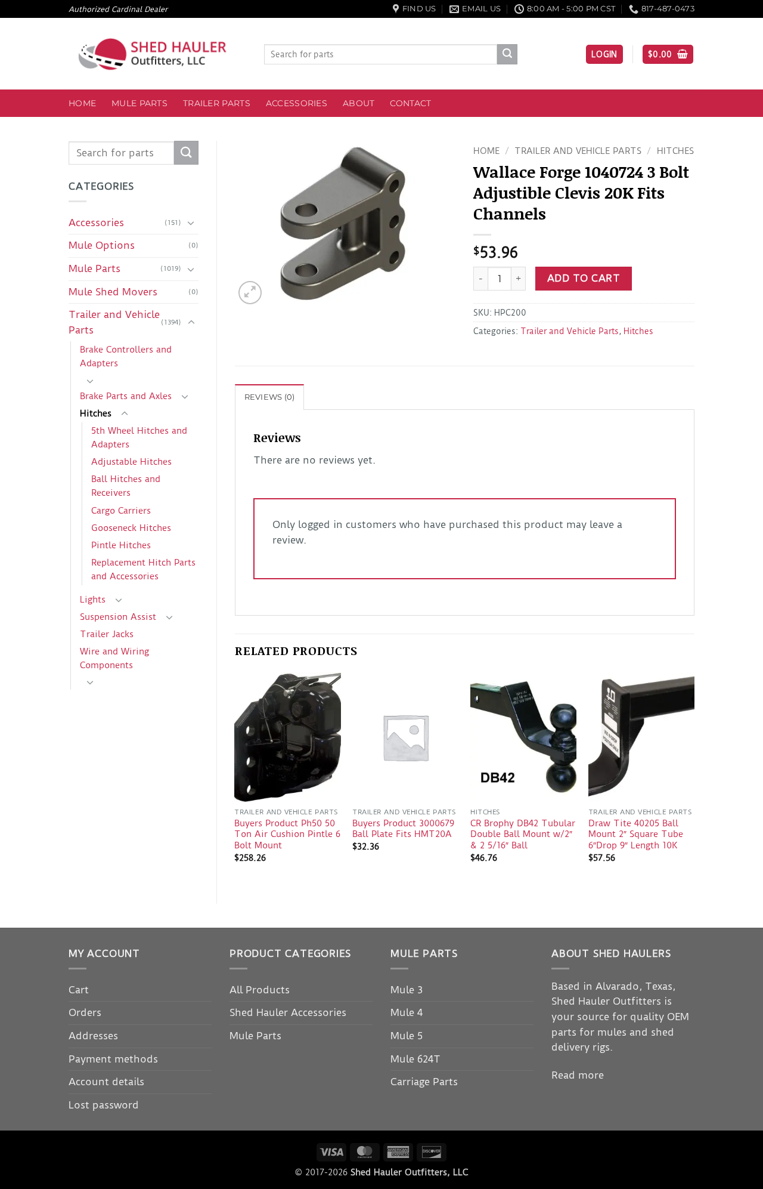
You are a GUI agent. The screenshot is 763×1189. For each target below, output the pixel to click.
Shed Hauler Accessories (287, 1012)
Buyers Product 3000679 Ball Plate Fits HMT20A (403, 829)
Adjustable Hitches (131, 461)
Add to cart (583, 278)
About (358, 103)
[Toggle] (191, 222)
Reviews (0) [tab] (269, 397)
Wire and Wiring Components (114, 658)
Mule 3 (406, 990)
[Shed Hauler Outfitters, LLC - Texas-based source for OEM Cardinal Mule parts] (157, 54)
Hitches (95, 413)
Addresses (93, 1036)
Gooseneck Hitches (131, 528)
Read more (577, 1075)
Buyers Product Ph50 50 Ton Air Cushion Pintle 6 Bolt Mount (287, 834)
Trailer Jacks (107, 634)
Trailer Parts (216, 103)
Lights (93, 599)
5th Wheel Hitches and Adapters (139, 437)
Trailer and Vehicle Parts (114, 322)
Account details (106, 1082)
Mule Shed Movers (113, 292)
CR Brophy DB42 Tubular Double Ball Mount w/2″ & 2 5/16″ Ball (522, 834)
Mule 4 (406, 1012)
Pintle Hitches (121, 545)
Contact (410, 103)
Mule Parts (139, 103)
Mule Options (102, 245)
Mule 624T (415, 1059)
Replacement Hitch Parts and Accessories (143, 569)
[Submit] (507, 54)
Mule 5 (406, 1036)
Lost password (104, 1105)
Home (82, 103)
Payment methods (113, 1059)
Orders (85, 1012)
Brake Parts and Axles (126, 396)
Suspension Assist (118, 617)
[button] (604, 54)
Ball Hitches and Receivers (125, 486)
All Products (259, 990)
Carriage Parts (424, 1082)
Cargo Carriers (121, 510)
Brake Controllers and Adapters (126, 356)
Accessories (296, 103)
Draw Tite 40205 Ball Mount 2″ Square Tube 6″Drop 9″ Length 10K (635, 834)
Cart (79, 990)
